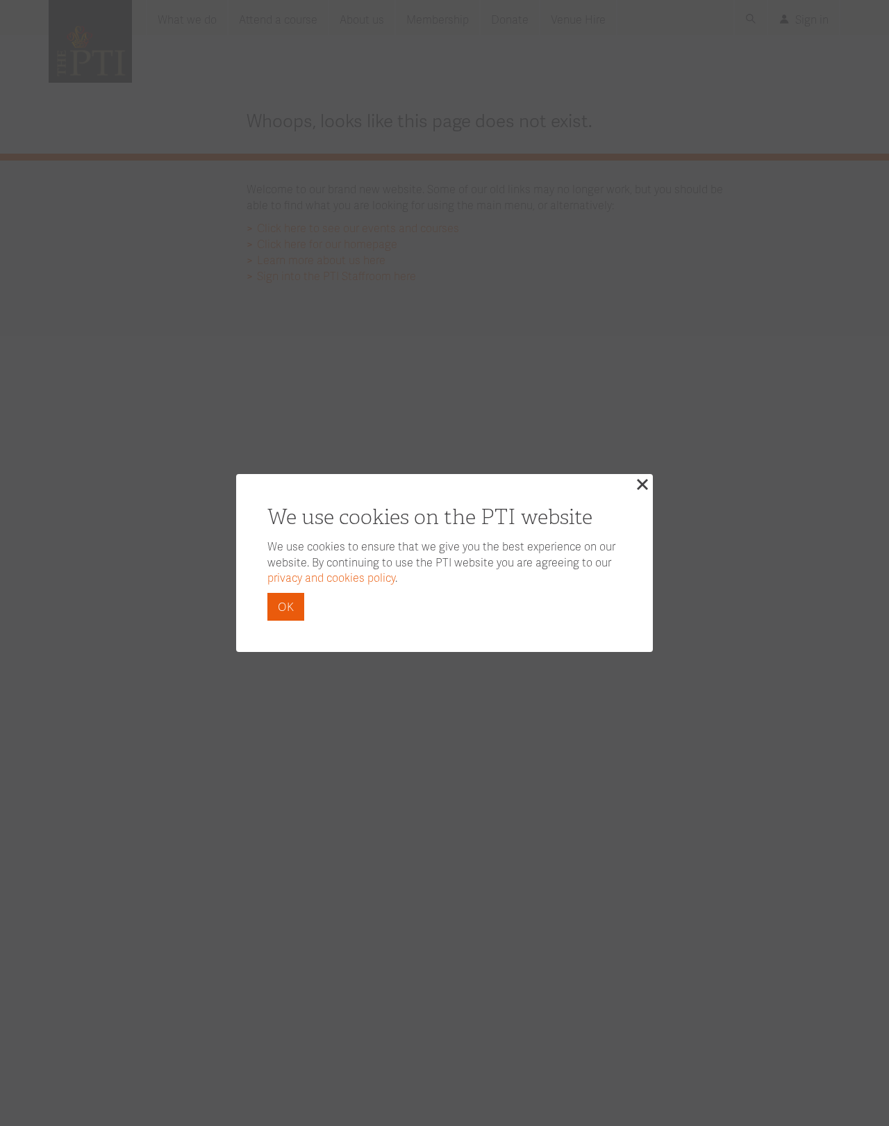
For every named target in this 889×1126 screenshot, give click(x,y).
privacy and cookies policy (331, 577)
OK (286, 606)
